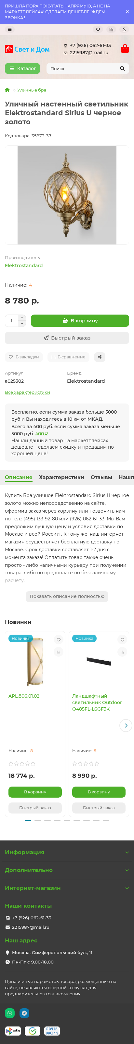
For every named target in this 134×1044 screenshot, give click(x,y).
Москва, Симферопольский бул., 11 (52, 952)
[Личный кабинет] (124, 29)
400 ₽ (41, 434)
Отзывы (101, 477)
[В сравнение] (58, 652)
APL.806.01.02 (23, 696)
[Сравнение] (111, 29)
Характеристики (61, 477)
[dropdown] (10, 29)
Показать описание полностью (67, 596)
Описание (19, 477)
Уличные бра (32, 90)
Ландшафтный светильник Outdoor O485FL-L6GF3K (97, 702)
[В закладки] (58, 639)
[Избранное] (98, 29)
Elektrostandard (24, 265)
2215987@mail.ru (89, 53)
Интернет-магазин (33, 888)
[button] (8, 725)
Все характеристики (27, 392)
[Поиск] (122, 68)
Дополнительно (29, 870)
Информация (25, 852)
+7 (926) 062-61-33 (90, 45)
